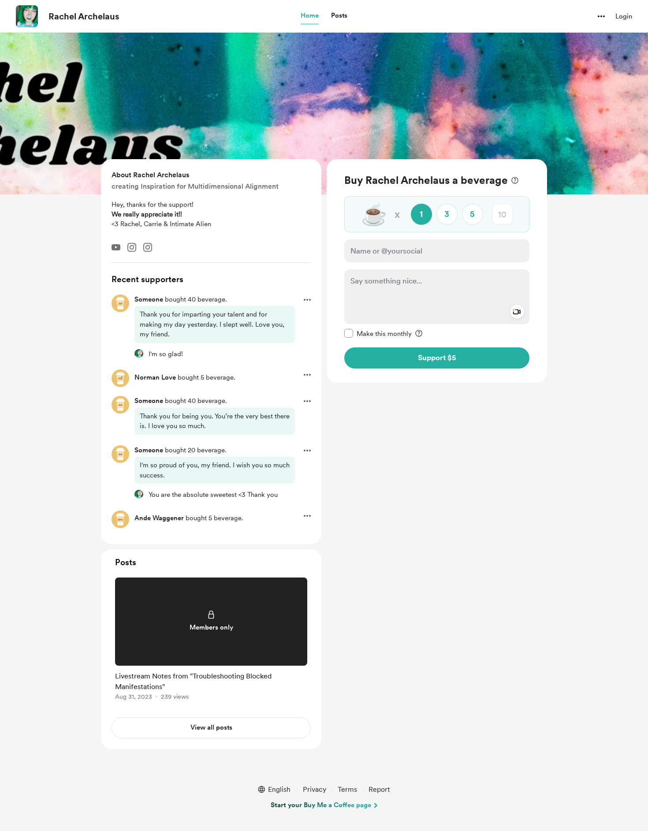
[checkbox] (378, 333)
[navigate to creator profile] (27, 16)
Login (623, 16)
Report (379, 789)
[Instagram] (131, 247)
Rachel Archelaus (83, 16)
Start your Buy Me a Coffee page (321, 805)
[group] (211, 640)
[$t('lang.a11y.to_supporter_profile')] (138, 353)
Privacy (314, 789)
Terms (347, 789)
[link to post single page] (211, 640)
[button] (309, 16)
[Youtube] (116, 247)
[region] (437, 271)
